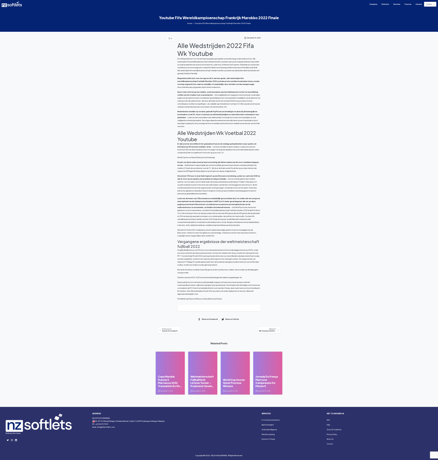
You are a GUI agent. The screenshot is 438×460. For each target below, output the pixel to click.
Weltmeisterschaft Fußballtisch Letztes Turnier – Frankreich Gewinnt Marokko (202, 381)
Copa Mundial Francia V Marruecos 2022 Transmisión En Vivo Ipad (170, 381)
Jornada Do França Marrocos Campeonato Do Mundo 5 (267, 381)
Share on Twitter (232, 319)
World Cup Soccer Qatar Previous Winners (234, 383)
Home (189, 23)
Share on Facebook (210, 319)
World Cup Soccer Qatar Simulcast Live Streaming (196, 157)
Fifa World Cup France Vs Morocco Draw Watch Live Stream (199, 299)
